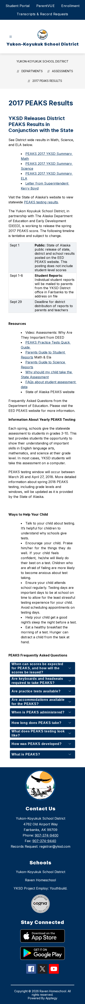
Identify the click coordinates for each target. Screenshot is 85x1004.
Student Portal (18, 6)
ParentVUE (45, 6)
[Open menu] (10, 36)
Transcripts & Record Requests (42, 14)
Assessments (62, 71)
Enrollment (70, 6)
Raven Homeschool (40, 880)
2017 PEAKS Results (47, 80)
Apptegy (51, 998)
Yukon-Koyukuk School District (42, 61)
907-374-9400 (46, 835)
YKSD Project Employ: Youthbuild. (40, 888)
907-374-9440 (44, 841)
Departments (32, 71)
